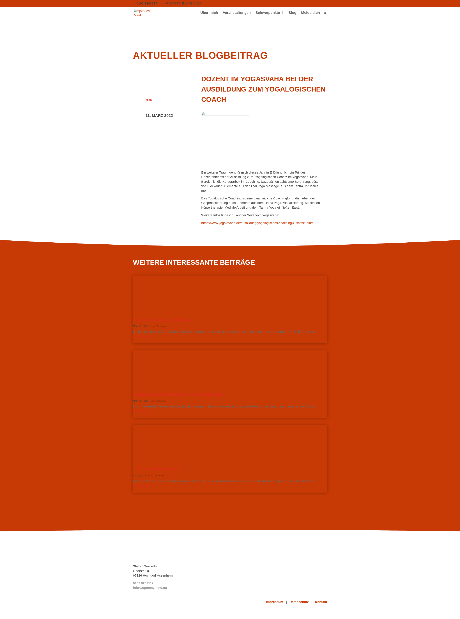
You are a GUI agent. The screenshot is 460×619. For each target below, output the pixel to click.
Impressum (276, 602)
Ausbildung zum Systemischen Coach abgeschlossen (177, 394)
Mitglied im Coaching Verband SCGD (162, 319)
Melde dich (310, 13)
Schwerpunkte (268, 13)
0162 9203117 (143, 583)
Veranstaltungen (237, 13)
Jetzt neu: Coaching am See (155, 469)
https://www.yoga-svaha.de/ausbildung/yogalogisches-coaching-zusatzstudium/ (257, 223)
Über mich (209, 13)
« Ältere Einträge (145, 505)
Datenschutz (300, 602)
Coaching (161, 326)
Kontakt (321, 602)
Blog (292, 13)
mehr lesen (141, 336)
